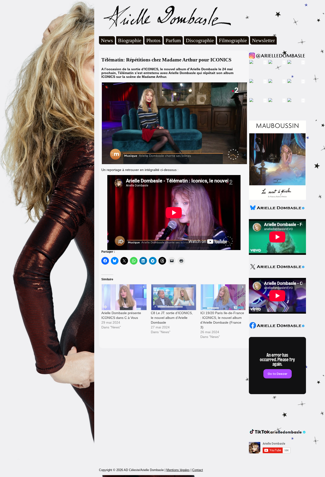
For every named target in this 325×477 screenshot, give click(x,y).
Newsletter (263, 40)
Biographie (129, 40)
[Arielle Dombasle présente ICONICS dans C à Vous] (123, 297)
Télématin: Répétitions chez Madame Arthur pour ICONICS (166, 60)
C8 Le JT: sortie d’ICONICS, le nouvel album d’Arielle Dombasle (172, 317)
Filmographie (233, 40)
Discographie (200, 40)
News (107, 40)
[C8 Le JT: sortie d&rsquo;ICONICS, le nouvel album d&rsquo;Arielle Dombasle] (173, 297)
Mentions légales (178, 470)
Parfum (173, 40)
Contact (197, 470)
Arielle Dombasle (165, 17)
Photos (153, 40)
